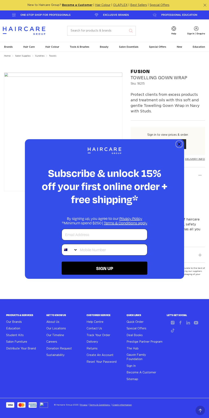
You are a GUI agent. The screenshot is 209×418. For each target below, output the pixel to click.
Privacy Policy (130, 218)
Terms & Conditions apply (125, 223)
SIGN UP (104, 268)
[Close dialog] (179, 144)
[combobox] (70, 249)
